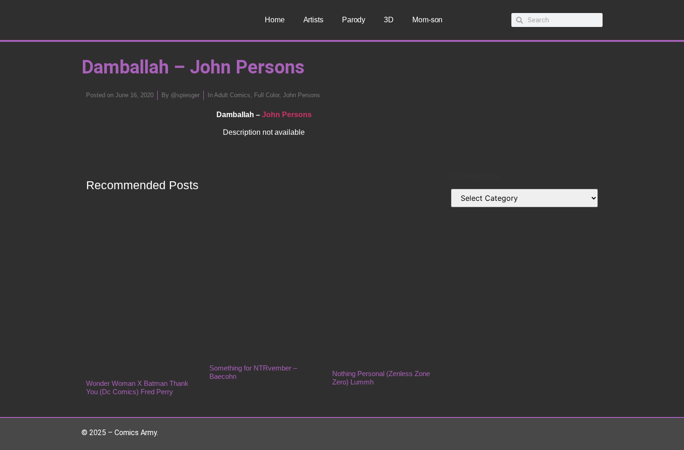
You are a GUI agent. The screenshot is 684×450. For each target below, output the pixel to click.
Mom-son (427, 20)
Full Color (266, 95)
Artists (313, 20)
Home (275, 20)
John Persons (301, 95)
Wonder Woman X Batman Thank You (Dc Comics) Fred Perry (137, 387)
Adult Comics (232, 95)
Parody (353, 20)
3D (389, 20)
